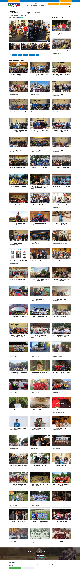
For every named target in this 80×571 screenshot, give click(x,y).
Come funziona (65, 4)
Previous (7, 30)
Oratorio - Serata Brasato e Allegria (40, 223)
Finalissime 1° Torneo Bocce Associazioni (18, 204)
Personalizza (28, 568)
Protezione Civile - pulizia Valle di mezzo (61, 391)
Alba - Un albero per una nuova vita (18, 409)
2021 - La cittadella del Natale (19, 391)
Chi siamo (53, 4)
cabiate (14, 54)
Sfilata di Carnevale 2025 (40, 93)
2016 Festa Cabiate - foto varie (61, 447)
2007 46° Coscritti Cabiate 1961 (61, 502)
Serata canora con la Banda (61, 242)
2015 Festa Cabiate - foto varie (40, 465)
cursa (20, 54)
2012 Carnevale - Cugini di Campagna (61, 465)
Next (51, 30)
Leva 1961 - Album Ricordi (18, 540)
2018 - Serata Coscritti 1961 (61, 428)
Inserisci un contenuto (66, 1)
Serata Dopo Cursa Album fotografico (40, 260)
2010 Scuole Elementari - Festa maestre (40, 484)
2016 (37, 54)
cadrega (25, 54)
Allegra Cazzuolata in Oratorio (40, 242)
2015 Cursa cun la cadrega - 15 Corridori (18, 465)
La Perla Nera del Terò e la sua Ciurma (40, 204)
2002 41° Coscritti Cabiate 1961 (61, 521)
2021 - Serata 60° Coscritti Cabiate (40, 409)
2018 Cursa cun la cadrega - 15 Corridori (18, 447)
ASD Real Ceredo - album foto (40, 391)
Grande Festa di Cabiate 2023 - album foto (18, 297)
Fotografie (12, 11)
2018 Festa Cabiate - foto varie (40, 447)
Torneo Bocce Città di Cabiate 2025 (18, 93)
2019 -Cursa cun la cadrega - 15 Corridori (18, 428)
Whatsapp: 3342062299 (14, 1)
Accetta (15, 568)
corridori (32, 54)
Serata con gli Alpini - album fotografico (61, 260)
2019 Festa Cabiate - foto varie (40, 428)
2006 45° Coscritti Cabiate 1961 (18, 521)
